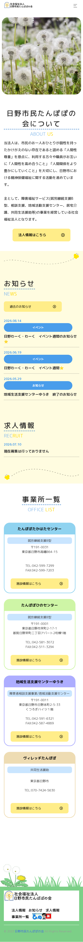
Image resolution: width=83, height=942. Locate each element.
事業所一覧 (20, 916)
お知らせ (35, 910)
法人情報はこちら (32, 235)
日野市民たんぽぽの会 (29, 931)
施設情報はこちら (28, 583)
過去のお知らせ (20, 306)
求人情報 (52, 910)
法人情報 (18, 910)
